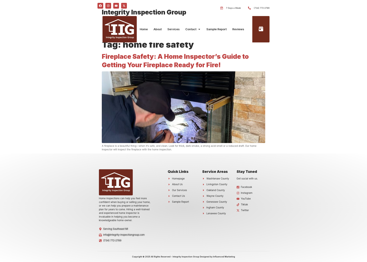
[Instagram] (108, 6)
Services (173, 29)
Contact (190, 29)
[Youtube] (116, 6)
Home (144, 29)
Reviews (238, 29)
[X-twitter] (124, 6)
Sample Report (216, 29)
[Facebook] (100, 6)
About (158, 29)
